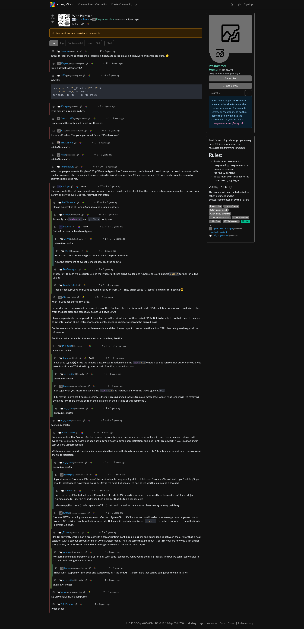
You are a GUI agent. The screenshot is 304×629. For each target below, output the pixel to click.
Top (62, 43)
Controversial (75, 43)
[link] (82, 24)
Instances (212, 623)
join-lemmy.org (244, 623)
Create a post (230, 85)
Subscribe (230, 78)
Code (231, 623)
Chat (109, 43)
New (89, 43)
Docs (222, 623)
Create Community (121, 4)
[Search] (231, 4)
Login (238, 4)
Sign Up (248, 4)
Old (98, 43)
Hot (53, 43)
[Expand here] (64, 20)
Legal (201, 623)
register (80, 33)
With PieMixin (82, 15)
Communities (85, 4)
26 (76, 24)
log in (70, 33)
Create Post (101, 4)
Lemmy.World (64, 4)
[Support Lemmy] (135, 4)
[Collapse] (53, 51)
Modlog (245, 221)
